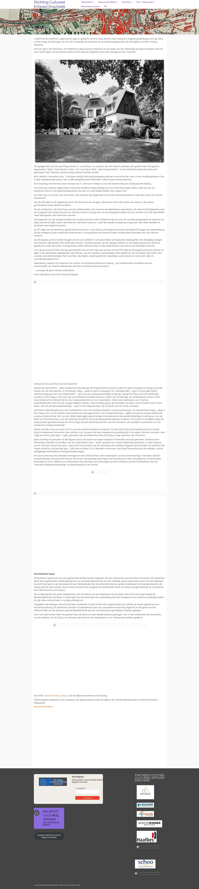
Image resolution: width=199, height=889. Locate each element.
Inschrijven (87, 798)
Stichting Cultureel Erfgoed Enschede (49, 4)
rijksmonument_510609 (55, 695)
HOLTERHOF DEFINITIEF (43, 706)
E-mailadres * (81, 788)
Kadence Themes (75, 885)
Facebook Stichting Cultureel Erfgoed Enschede (49, 836)
